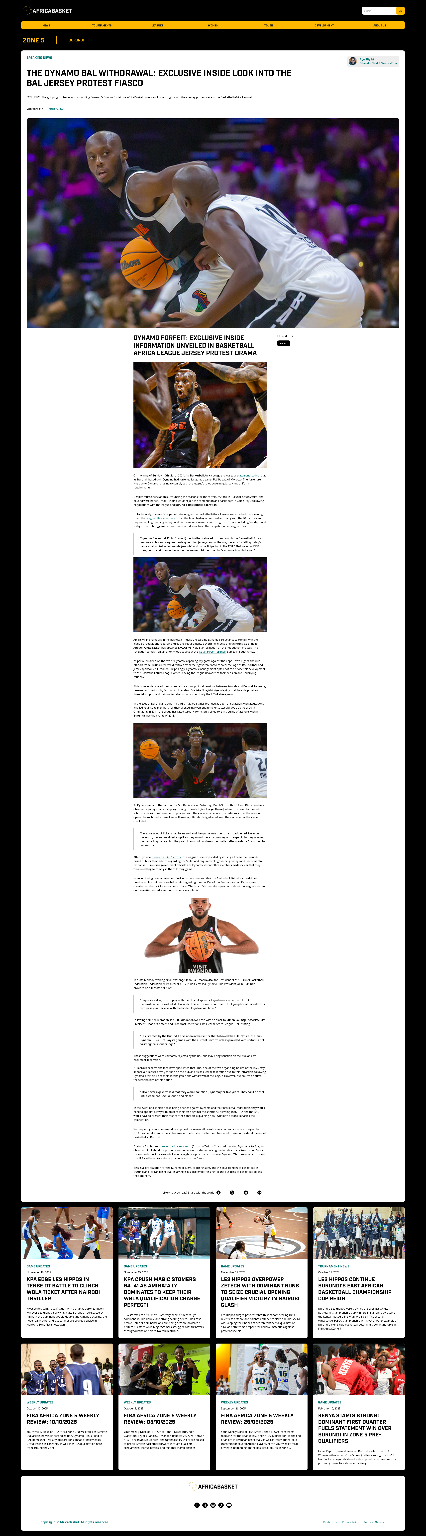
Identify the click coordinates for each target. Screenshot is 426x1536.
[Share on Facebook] (218, 1193)
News (46, 25)
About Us (379, 25)
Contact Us (330, 1522)
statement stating (248, 475)
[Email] (259, 1193)
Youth (268, 25)
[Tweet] (232, 1193)
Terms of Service (374, 1522)
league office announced (161, 518)
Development (324, 25)
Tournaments (102, 25)
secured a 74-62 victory (166, 857)
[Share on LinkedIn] (246, 1193)
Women (213, 25)
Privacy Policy (350, 1522)
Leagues (157, 25)
